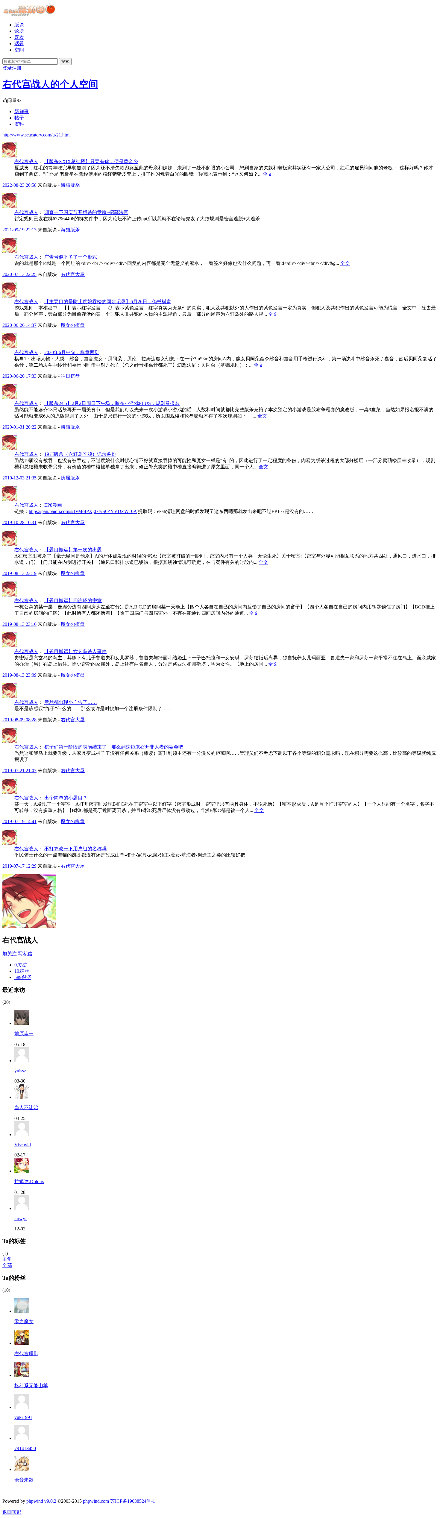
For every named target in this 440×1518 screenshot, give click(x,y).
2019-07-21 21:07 (19, 770)
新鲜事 (21, 111)
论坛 (19, 31)
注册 (17, 68)
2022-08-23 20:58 (19, 185)
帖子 (19, 117)
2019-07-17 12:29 (19, 866)
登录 (7, 68)
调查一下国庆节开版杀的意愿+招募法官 (86, 212)
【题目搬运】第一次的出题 (73, 549)
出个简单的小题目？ (65, 797)
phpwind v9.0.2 (41, 1501)
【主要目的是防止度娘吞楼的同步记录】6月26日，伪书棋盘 (107, 301)
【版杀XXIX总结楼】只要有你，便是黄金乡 (91, 161)
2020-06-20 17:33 (19, 376)
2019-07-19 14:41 (19, 821)
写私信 (25, 953)
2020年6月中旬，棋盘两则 (71, 352)
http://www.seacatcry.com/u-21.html (36, 134)
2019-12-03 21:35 (19, 477)
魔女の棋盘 (73, 325)
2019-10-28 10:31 (19, 522)
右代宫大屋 (73, 274)
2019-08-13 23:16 (19, 624)
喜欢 (19, 37)
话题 (19, 43)
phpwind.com (96, 1501)
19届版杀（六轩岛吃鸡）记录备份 (80, 454)
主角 (7, 1259)
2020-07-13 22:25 (19, 274)
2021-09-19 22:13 (19, 229)
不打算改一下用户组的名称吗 (75, 848)
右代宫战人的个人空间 (50, 84)
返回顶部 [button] (12, 1512)
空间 (19, 49)
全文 (267, 174)
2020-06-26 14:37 (19, 325)
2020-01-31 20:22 (19, 426)
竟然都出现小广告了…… (70, 702)
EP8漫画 (53, 505)
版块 (19, 24)
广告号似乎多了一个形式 (70, 256)
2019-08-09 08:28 (19, 719)
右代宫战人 (26, 161)
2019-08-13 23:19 (19, 573)
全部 (7, 1265)
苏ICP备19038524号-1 (132, 1501)
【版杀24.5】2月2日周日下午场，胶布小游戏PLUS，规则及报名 (112, 403)
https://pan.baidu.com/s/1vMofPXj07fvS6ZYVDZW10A (83, 511)
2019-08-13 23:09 (19, 675)
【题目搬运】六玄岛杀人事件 (75, 651)
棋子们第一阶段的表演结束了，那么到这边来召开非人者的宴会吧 (113, 746)
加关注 (9, 953)
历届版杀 (70, 477)
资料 (19, 124)
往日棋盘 (70, 376)
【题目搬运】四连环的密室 (73, 600)
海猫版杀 (70, 185)
